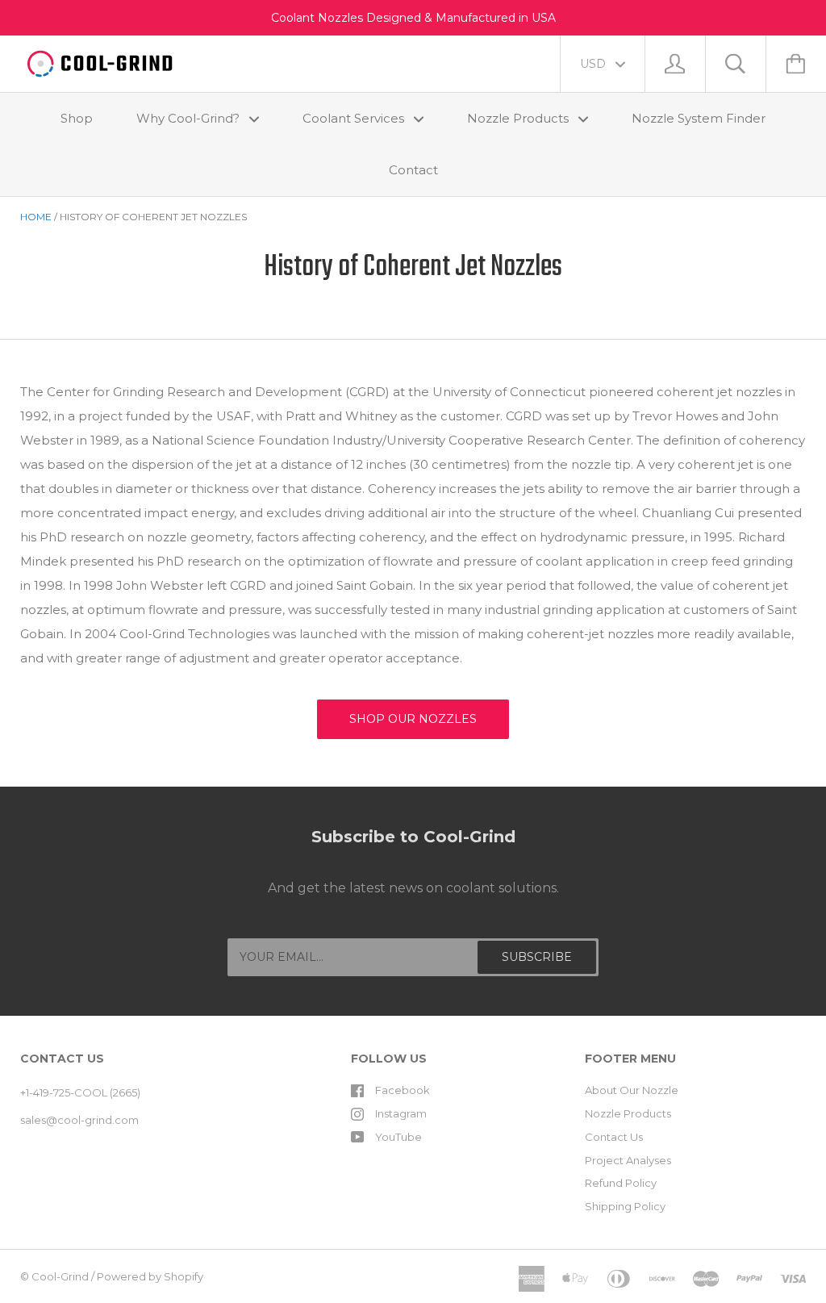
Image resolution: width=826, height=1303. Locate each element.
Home (36, 217)
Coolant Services (354, 118)
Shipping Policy (625, 1206)
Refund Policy (621, 1182)
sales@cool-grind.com (79, 1119)
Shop (76, 118)
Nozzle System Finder (699, 118)
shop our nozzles (413, 719)
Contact (413, 169)
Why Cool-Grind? (189, 118)
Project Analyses (628, 1160)
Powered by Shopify (150, 1276)
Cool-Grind (60, 1276)
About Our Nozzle (631, 1090)
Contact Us (614, 1136)
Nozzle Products (519, 118)
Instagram (401, 1113)
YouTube (398, 1136)
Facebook (402, 1090)
